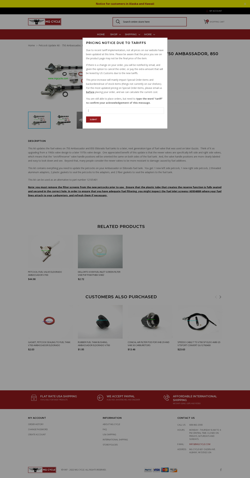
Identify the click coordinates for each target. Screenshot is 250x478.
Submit (93, 119)
